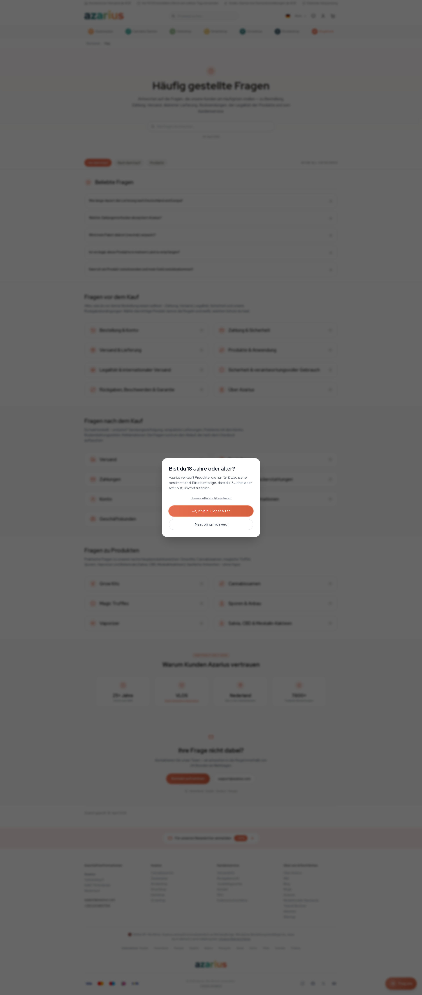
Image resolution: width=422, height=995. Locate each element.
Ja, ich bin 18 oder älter (211, 511)
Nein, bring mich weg (211, 524)
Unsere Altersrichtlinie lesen (211, 498)
